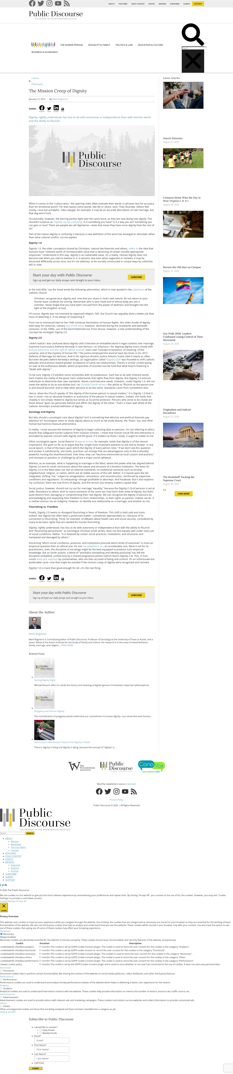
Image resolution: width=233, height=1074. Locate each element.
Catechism (138, 289)
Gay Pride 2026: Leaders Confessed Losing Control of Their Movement (183, 337)
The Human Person (71, 44)
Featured (15, 865)
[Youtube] (58, 3)
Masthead (16, 844)
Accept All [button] (21, 901)
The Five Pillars (18, 847)
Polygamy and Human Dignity (49, 711)
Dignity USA (113, 359)
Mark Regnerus (60, 99)
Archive (14, 871)
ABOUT (112, 4)
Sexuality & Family (99, 44)
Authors (15, 868)
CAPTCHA (39, 1063)
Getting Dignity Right (44, 680)
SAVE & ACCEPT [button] (8, 1012)
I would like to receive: (46, 1027)
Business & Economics (45, 52)
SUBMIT (186, 4)
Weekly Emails (50, 1033)
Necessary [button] (5, 931)
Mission (15, 841)
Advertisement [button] (7, 994)
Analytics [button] (4, 985)
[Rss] (66, 3)
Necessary (8, 934)
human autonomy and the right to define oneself (56, 349)
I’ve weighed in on (93, 546)
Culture (35, 78)
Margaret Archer (84, 441)
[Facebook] (32, 3)
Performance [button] (6, 976)
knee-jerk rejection (47, 559)
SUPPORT (198, 4)
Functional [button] (5, 967)
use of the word (75, 325)
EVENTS (152, 4)
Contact (15, 850)
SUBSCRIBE (174, 4)
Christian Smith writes (93, 384)
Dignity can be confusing (68, 222)
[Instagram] (49, 3)
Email (37, 1036)
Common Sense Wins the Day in (182, 199)
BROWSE (162, 4)
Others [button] (3, 1003)
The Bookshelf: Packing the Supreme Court (178, 478)
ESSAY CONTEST (138, 4)
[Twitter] (40, 3)
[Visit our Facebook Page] (0, 885)
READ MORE (67, 645)
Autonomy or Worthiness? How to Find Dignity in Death (62, 742)
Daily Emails (49, 1030)
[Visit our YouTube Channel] (6, 885)
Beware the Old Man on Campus (182, 267)
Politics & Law (124, 44)
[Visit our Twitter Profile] (3, 885)
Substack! (131, 783)
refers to (133, 248)
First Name (40, 1045)
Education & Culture (150, 44)
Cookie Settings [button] (8, 901)
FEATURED (123, 4)
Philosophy (37, 84)
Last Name (40, 1054)
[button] (193, 34)
